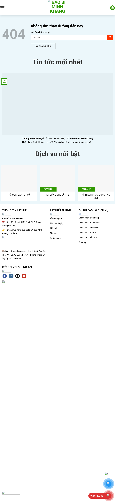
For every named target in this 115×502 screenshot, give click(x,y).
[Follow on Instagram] (11, 276)
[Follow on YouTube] (24, 276)
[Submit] (110, 37)
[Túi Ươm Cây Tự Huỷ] (19, 178)
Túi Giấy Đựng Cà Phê (57, 194)
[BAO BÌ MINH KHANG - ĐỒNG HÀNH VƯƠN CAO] (57, 7)
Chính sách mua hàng (89, 218)
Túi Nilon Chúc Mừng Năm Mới (95, 196)
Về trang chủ (43, 46)
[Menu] (2, 7)
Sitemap (82, 242)
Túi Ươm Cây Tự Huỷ (19, 194)
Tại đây (12, 233)
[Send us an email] (17, 276)
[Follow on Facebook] (4, 276)
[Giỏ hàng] (112, 7)
